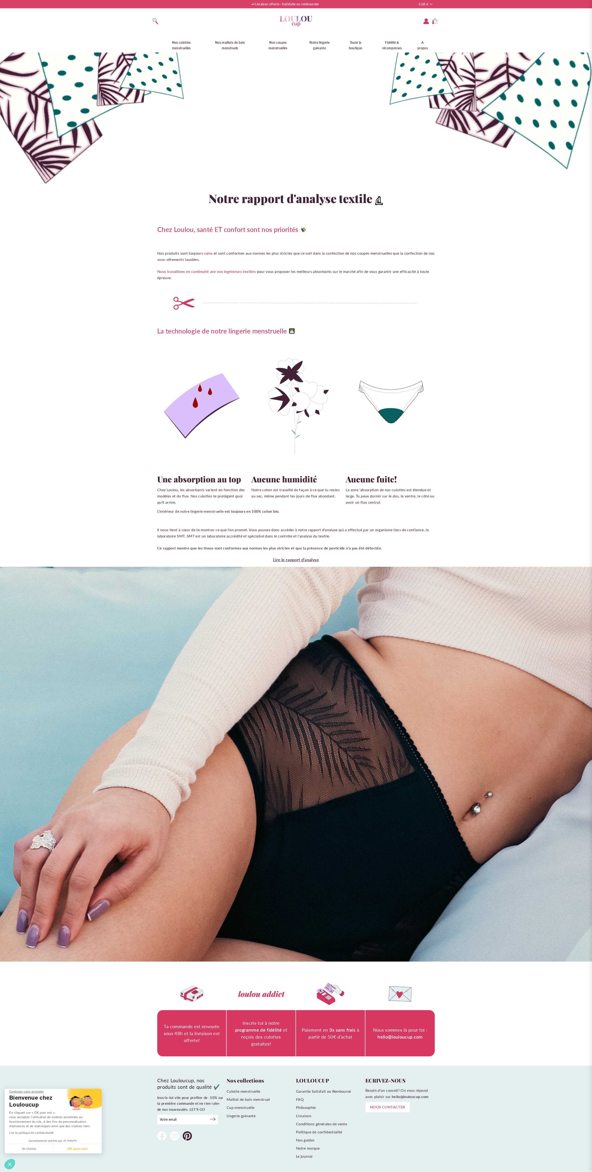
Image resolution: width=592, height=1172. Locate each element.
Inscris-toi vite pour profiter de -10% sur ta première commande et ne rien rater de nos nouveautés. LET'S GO (190, 1103)
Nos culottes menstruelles (181, 45)
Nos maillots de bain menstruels (230, 45)
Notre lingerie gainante (319, 45)
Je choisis (29, 1148)
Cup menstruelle (240, 1107)
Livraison (303, 1115)
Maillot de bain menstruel (248, 1099)
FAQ (300, 1099)
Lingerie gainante (241, 1115)
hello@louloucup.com (410, 1096)
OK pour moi (77, 1148)
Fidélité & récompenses (392, 45)
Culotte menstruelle (243, 1091)
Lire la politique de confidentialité (31, 1133)
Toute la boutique (355, 45)
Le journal (304, 1156)
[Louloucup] (296, 21)
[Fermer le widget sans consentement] (9, 1164)
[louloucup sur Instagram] (174, 1136)
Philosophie (306, 1107)
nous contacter (387, 1107)
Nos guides (305, 1140)
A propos (422, 45)
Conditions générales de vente (321, 1124)
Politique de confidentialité (319, 1132)
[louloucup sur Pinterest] (187, 1136)
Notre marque (308, 1148)
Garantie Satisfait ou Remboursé (323, 1091)
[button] (26, 1091)
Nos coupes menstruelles (277, 45)
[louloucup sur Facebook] (161, 1136)
